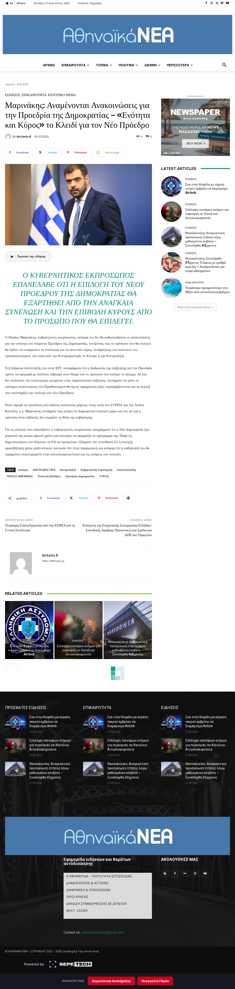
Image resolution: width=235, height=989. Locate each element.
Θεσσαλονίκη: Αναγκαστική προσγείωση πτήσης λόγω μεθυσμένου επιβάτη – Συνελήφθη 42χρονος (128, 648)
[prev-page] (8, 667)
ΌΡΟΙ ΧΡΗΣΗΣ (77, 897)
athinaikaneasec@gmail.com (102, 932)
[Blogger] (165, 874)
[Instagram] (211, 3)
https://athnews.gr (53, 561)
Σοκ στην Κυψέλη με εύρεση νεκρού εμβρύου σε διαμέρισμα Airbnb (29, 650)
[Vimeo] (222, 3)
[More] (128, 498)
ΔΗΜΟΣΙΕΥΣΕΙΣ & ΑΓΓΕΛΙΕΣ (87, 883)
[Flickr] (185, 874)
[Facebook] (206, 3)
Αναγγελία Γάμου (155, 981)
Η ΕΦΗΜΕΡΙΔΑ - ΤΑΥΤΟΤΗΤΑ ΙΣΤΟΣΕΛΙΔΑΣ (99, 876)
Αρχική (9, 84)
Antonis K (24, 136)
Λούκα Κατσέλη (126, 469)
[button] (224, 65)
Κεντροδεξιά (68, 469)
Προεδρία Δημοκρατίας (80, 476)
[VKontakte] (205, 874)
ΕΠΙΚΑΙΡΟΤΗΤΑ (34, 95)
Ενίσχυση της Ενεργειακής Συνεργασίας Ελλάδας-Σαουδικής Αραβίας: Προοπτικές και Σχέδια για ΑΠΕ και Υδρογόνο (117, 530)
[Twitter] (217, 3)
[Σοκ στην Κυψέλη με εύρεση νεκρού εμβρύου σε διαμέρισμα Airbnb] (29, 630)
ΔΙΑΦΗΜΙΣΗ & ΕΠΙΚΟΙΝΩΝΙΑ (88, 890)
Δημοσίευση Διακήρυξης (111, 981)
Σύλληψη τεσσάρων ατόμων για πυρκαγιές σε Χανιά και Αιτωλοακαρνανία (78, 650)
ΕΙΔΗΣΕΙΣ (23, 84)
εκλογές (23, 469)
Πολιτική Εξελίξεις (49, 476)
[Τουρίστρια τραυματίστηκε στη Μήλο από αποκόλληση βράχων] (171, 287)
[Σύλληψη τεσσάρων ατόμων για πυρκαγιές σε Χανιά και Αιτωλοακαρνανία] (78, 630)
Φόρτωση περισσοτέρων (194, 307)
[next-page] (15, 667)
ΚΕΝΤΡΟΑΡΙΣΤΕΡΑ (44, 469)
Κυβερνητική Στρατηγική (96, 469)
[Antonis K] (8, 137)
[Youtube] (227, 3)
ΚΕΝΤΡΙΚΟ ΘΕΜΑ (62, 95)
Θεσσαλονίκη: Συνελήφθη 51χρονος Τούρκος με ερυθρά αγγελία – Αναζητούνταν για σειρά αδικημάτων (205, 264)
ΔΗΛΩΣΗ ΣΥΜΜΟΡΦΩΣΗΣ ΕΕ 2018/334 (96, 903)
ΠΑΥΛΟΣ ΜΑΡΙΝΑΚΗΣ (20, 476)
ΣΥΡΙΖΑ (104, 476)
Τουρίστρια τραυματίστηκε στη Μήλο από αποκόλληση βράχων (207, 290)
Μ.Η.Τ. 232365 (77, 910)
